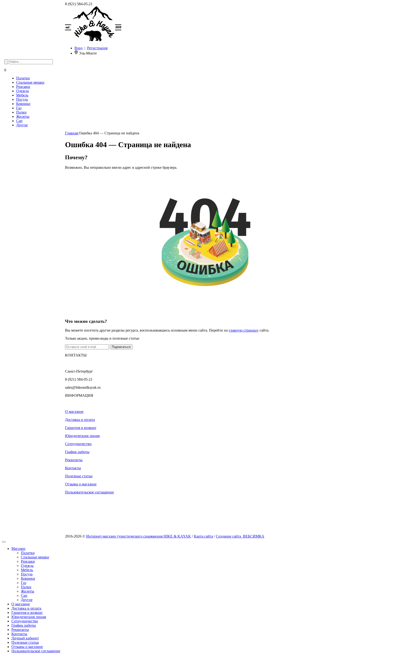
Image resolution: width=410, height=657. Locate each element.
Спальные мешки (30, 82)
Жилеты (22, 116)
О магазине (74, 412)
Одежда (22, 91)
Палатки (23, 78)
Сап (19, 121)
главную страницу (244, 330)
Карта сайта (203, 536)
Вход (79, 48)
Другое (22, 125)
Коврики (23, 104)
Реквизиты (74, 460)
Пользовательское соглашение (89, 492)
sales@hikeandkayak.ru (83, 387)
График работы (77, 452)
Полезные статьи (79, 476)
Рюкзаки (23, 87)
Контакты (73, 468)
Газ (18, 108)
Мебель (22, 95)
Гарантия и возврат (80, 428)
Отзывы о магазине (81, 484)
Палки (21, 112)
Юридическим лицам (82, 436)
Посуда (22, 99)
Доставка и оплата (80, 420)
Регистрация (97, 48)
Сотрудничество (78, 444)
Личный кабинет (25, 638)
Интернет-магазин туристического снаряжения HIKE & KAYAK (138, 536)
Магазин (18, 549)
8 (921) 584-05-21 (79, 4)
